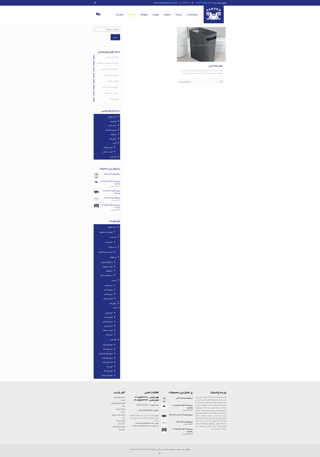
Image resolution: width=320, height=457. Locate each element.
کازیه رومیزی (108, 326)
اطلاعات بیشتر (183, 81)
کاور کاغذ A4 (108, 371)
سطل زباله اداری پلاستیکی (109, 69)
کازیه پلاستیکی (108, 321)
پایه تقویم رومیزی (107, 262)
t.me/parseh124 (145, 410)
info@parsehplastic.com (164, 3)
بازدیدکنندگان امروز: (118, 403)
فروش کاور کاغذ (107, 357)
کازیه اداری (109, 312)
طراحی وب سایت (183, 449)
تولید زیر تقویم (113, 81)
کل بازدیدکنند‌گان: (118, 426)
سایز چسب (109, 242)
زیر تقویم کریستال (106, 275)
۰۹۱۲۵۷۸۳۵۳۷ (201, 3)
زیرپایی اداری (108, 289)
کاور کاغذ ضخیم (107, 375)
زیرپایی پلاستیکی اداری (110, 75)
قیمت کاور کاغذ (107, 362)
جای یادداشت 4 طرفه (105, 252)
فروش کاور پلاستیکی (106, 353)
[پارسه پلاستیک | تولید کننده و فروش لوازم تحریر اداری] (214, 14)
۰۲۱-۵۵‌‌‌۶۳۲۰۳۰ (185, 3)
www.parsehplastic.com (142, 425)
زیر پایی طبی (109, 285)
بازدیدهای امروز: (119, 397)
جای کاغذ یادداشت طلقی (110, 87)
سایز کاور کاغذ (108, 349)
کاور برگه (109, 366)
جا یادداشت (112, 125)
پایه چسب (113, 121)
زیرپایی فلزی (108, 294)
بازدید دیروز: (120, 409)
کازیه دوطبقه (108, 147)
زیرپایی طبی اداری (112, 57)
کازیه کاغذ (109, 334)
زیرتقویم (113, 134)
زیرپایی (114, 280)
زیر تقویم (113, 257)
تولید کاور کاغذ (108, 344)
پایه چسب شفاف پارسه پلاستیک (107, 63)
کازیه (114, 143)
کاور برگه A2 (114, 99)
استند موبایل (112, 116)
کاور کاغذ (113, 156)
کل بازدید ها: (120, 420)
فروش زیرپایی (108, 298)
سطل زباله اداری (216, 65)
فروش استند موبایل (111, 93)
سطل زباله (113, 138)
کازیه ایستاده (108, 317)
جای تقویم (109, 270)
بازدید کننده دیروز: (118, 414)
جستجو (115, 37)
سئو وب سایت (169, 449)
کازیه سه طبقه (108, 151)
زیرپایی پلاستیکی (110, 130)
